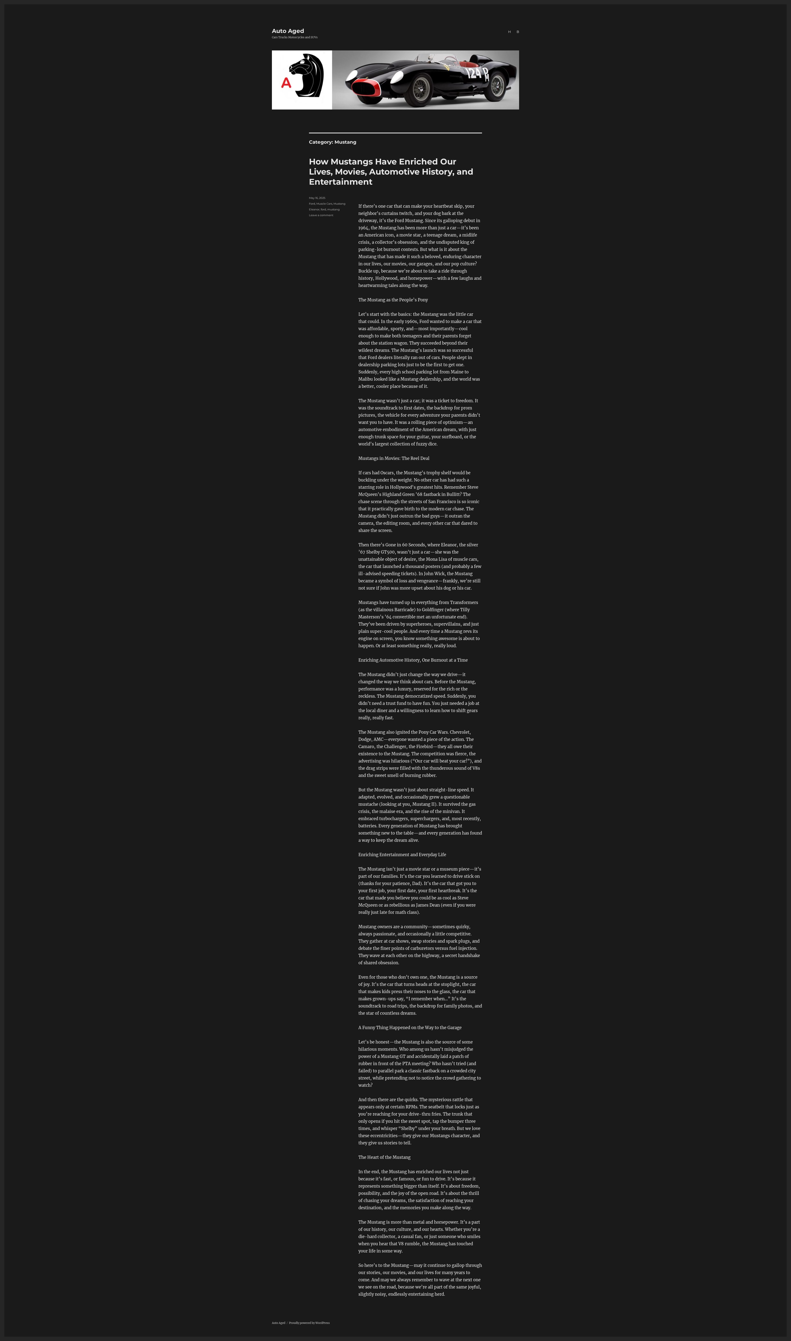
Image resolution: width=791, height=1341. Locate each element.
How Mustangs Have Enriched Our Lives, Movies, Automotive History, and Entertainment (391, 171)
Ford (312, 203)
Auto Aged (288, 30)
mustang (333, 209)
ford (323, 209)
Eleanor (314, 209)
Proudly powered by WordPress (309, 1323)
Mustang (339, 203)
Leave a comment (321, 215)
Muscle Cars (324, 203)
